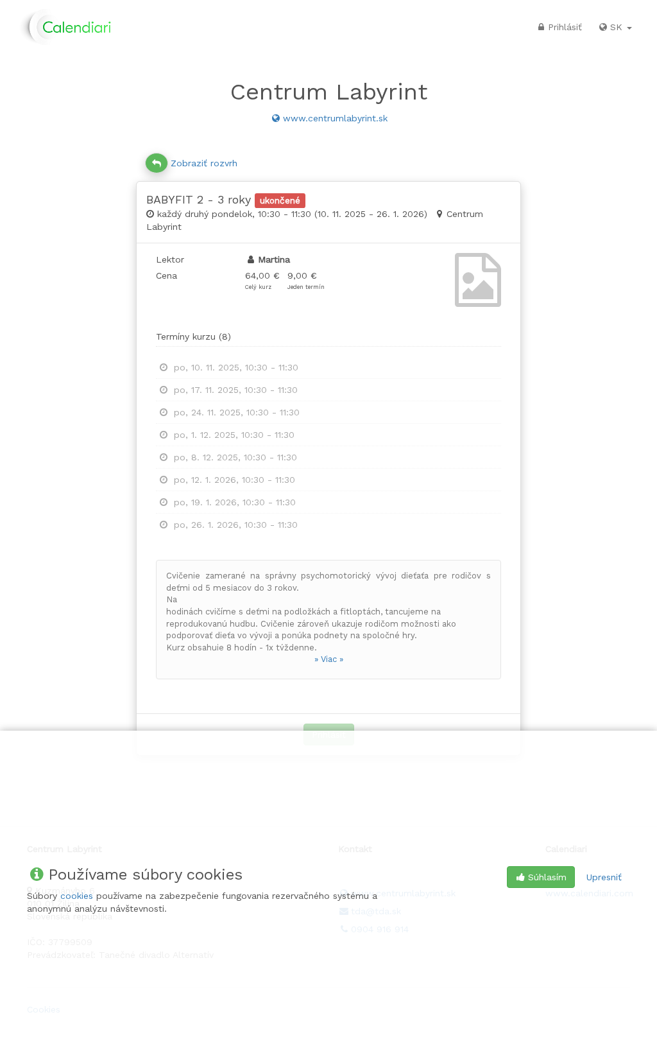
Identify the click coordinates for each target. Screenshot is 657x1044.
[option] (328, 367)
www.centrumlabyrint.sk (335, 118)
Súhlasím (547, 877)
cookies (76, 896)
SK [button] (618, 27)
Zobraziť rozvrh (204, 163)
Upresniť (604, 877)
